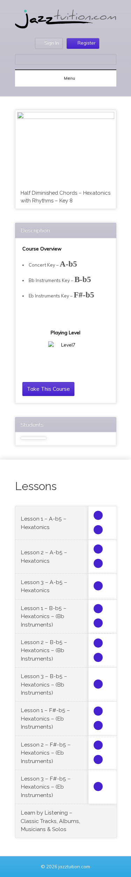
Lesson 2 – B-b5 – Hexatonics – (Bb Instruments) (44, 650)
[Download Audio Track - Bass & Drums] (98, 563)
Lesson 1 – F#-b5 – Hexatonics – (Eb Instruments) (45, 718)
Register (87, 43)
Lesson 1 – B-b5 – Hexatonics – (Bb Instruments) (43, 616)
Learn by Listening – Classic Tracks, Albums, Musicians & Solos (50, 820)
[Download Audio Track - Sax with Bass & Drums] (98, 549)
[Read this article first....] (98, 515)
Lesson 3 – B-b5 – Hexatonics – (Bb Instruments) (44, 684)
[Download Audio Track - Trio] (98, 529)
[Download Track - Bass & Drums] (98, 585)
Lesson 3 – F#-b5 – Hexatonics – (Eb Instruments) (46, 786)
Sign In (51, 43)
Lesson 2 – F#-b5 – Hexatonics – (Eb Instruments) (46, 752)
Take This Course (48, 388)
